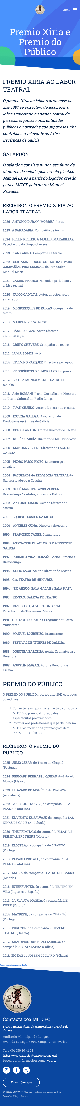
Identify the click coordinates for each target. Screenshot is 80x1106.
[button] (69, 9)
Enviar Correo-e (21, 1082)
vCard (51, 1060)
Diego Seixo (20, 1096)
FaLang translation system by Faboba (13, 965)
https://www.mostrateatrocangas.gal (30, 1055)
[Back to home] (40, 9)
